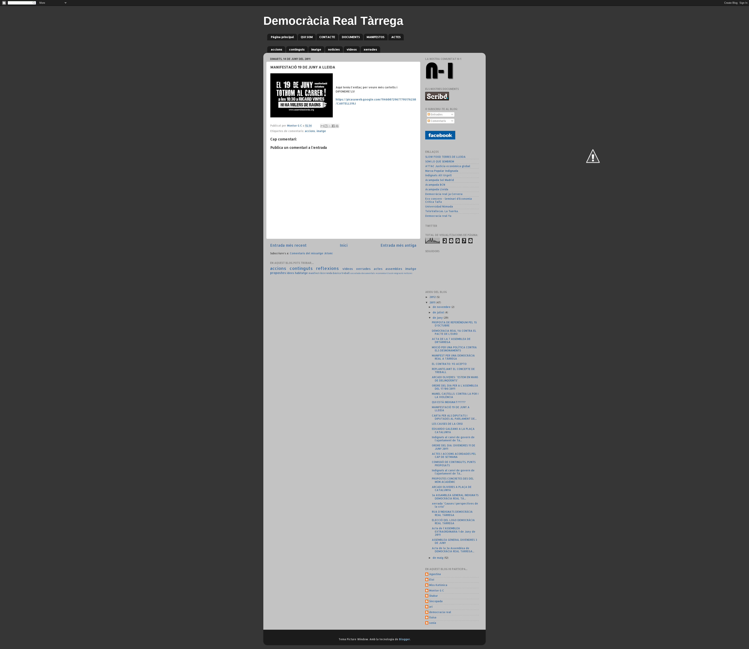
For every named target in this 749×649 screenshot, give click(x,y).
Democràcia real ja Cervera (443, 194)
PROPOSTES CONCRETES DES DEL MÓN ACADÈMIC (453, 480)
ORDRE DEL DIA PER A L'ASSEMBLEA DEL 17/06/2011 (455, 387)
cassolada (355, 273)
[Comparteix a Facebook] (333, 126)
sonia (432, 622)
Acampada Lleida (436, 189)
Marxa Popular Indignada (441, 170)
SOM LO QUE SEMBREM (439, 161)
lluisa (432, 617)
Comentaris (438, 120)
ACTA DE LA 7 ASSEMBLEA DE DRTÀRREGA (451, 340)
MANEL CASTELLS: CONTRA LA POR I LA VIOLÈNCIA (455, 395)
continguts (297, 49)
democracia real (440, 612)
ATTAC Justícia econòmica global (447, 166)
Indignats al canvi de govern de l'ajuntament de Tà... (453, 438)
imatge (316, 49)
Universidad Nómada (439, 206)
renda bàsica (333, 273)
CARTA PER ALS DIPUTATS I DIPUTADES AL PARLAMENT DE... (454, 417)
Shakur (433, 595)
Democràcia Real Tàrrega (333, 20)
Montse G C (436, 590)
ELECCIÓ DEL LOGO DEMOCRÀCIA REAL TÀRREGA (453, 521)
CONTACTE (327, 37)
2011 (433, 302)
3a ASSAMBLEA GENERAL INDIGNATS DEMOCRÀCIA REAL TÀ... (455, 496)
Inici (344, 245)
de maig (438, 557)
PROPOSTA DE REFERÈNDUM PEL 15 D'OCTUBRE (454, 324)
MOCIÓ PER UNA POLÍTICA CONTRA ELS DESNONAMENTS (454, 349)
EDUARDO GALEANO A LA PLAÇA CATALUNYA (453, 430)
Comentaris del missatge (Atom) (311, 253)
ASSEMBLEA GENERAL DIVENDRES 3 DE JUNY (454, 541)
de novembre (442, 307)
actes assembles (388, 269)
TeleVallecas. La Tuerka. (441, 211)
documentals (368, 273)
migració (398, 273)
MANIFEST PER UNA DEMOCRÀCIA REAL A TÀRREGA (453, 357)
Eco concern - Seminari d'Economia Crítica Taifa (448, 200)
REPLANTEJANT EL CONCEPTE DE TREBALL (453, 370)
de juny (438, 317)
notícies (334, 49)
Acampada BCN (435, 184)
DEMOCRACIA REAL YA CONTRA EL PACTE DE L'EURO (454, 332)
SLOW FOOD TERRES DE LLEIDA (445, 156)
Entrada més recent (288, 245)
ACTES (396, 37)
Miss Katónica (438, 585)
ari (431, 606)
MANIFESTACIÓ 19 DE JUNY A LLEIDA (450, 408)
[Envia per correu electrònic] (322, 126)
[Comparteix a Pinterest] (337, 126)
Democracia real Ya (438, 215)
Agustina (435, 574)
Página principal (282, 37)
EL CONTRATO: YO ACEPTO (449, 363)
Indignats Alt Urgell (438, 175)
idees (290, 273)
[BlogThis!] (326, 126)
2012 (433, 297)
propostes (278, 273)
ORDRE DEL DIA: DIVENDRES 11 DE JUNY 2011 (453, 447)
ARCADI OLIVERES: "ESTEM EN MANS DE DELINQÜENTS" (455, 378)
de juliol (439, 312)
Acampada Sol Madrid (439, 180)
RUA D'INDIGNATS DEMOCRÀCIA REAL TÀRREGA (452, 513)
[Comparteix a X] (330, 126)
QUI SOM (307, 37)
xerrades (370, 49)
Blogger (404, 639)
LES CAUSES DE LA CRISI (447, 423)
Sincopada (436, 601)
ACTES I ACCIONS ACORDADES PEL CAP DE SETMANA (454, 455)
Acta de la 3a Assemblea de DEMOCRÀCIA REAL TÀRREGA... (453, 549)
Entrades (436, 114)
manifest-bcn (317, 273)
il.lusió (390, 273)
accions (276, 49)
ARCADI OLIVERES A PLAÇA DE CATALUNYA (451, 488)
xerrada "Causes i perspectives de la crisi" (455, 505)
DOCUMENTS (351, 37)
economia (381, 273)
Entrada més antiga (398, 245)
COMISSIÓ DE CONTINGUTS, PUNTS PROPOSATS (454, 463)
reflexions (327, 268)
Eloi (431, 579)
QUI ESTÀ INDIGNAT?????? (448, 402)
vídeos (352, 49)
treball (345, 273)
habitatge (301, 273)
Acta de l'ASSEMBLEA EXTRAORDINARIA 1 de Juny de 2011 (453, 531)
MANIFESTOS (375, 37)
